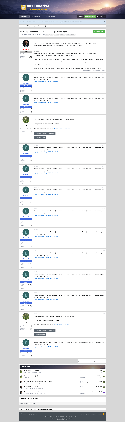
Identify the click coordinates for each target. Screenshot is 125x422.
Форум (24, 16)
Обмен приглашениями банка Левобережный (38, 381)
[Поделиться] (102, 41)
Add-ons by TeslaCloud (75, 416)
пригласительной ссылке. (62, 128)
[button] (29, 16)
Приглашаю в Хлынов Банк (32, 392)
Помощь (93, 414)
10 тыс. (40, 34)
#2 (104, 74)
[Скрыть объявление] (104, 21)
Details (72, 418)
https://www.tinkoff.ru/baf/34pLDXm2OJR (46, 81)
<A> (101, 393)
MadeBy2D (65, 418)
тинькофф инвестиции (70, 34)
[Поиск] (104, 16)
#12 (104, 292)
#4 (104, 117)
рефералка (57, 34)
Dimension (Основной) (28, 414)
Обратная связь (84, 414)
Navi (25, 372)
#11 (104, 271)
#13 (104, 313)
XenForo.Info (65, 419)
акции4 (47, 34)
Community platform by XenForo (57, 416)
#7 (104, 187)
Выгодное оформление (36, 372)
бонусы (51, 34)
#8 (104, 208)
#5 (104, 145)
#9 (104, 229)
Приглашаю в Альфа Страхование (34, 376)
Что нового (37, 16)
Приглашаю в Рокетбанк (31, 370)
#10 (104, 250)
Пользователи (51, 16)
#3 (104, 95)
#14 (104, 340)
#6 (104, 166)
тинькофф (62, 34)
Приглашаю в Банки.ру (31, 386)
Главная (99, 414)
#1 (104, 40)
